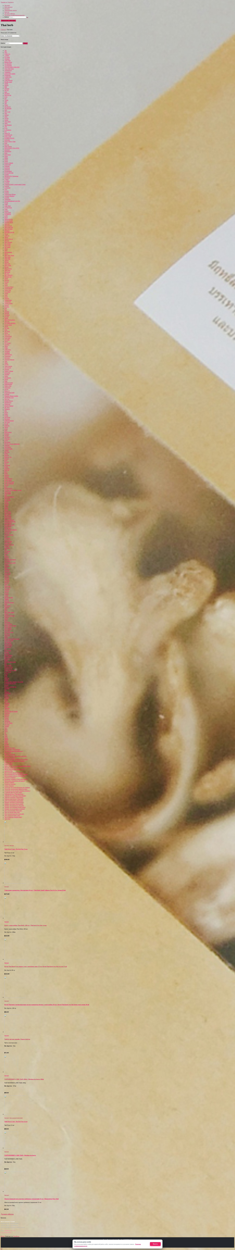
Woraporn (7, 721)
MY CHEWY (8, 275)
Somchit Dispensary (10, 559)
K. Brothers (7, 130)
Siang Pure (7, 528)
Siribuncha (7, 531)
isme (5, 92)
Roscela (6, 475)
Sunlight (6, 581)
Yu (5, 733)
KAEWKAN (8, 135)
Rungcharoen (8, 488)
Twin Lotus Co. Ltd (10, 670)
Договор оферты (9, 13)
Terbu (6, 619)
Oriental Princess (9, 359)
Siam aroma (7, 518)
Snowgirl (7, 548)
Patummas (7, 387)
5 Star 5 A (7, 54)
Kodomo (7, 166)
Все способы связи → (7, 1232)
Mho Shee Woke (9, 255)
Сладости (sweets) (10, 784)
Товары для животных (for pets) (14, 805)
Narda (6, 293)
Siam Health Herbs (9, 521)
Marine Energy (8, 239)
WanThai (7, 713)
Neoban (6, 311)
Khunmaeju (7, 151)
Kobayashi (7, 164)
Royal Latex (8, 480)
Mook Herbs (8, 268)
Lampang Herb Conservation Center (15, 184)
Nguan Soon (8, 325)
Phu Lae (6, 399)
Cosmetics (7, 72)
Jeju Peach (7, 107)
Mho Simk (7, 257)
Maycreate (7, 245)
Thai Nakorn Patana (10, 625)
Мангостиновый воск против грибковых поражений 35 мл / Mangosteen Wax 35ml (31, 1199)
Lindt (6, 204)
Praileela (6, 425)
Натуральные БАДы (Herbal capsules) (16, 774)
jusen (5, 123)
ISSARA (7, 93)
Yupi (5, 734)
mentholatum (8, 252)
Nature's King (8, 303)
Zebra (6, 738)
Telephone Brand (9, 615)
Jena (5, 113)
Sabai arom (7, 492)
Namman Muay (8, 287)
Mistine (6, 260)
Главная (3, 29)
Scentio (6, 503)
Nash (5, 295)
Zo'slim (6, 744)
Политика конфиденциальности (14, 15)
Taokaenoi (7, 606)
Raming (6, 455)
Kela (5, 143)
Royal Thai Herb (9, 482)
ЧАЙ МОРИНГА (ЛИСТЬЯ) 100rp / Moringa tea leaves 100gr (24, 1079)
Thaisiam (7, 635)
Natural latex (8, 300)
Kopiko (6, 174)
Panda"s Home (8, 371)
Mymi (6, 278)
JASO (6, 105)
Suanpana (7, 574)
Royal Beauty (8, 478)
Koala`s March (8, 163)
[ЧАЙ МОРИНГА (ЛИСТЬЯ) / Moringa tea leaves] (11, 1148)
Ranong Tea (7, 457)
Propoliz (6, 439)
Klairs (6, 159)
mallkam (6, 235)
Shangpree (7, 515)
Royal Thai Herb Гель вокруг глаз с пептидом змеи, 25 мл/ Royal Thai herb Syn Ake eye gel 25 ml (35, 966)
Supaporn (7, 586)
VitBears (6, 708)
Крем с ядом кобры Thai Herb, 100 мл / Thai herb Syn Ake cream (25, 925)
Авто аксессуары (9, 748)
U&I (5, 675)
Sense (6, 506)
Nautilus (6, 306)
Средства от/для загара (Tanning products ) (17, 791)
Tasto (6, 610)
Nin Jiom (7, 331)
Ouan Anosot (8, 366)
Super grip (7, 587)
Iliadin (6, 83)
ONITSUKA (8, 354)
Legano (6, 192)
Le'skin (6, 191)
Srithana (6, 566)
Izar (5, 98)
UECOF (6, 678)
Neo (5, 310)
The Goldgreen (8, 640)
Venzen (6, 691)
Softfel (6, 553)
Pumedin (7, 445)
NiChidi (6, 328)
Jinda (5, 116)
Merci (6, 254)
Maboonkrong (8, 219)
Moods (6, 267)
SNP (5, 549)
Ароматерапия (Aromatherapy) (13, 751)
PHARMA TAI (8, 397)
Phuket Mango (8, 401)
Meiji (5, 250)
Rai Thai (6, 452)
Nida (5, 330)
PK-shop (7, 407)
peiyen (6, 389)
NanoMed (7, 292)
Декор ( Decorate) (9, 754)
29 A (5, 52)
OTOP (6, 364)
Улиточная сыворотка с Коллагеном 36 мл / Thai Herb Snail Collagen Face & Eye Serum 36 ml (35, 890)
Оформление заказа (10, 10)
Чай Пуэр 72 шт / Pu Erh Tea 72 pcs (16, 849)
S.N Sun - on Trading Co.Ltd (12, 490)
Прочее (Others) (9, 782)
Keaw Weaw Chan (9, 141)
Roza (5, 487)
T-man (6, 596)
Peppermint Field (9, 392)
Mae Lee (7, 224)
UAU (6, 677)
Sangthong (7, 500)
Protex (6, 440)
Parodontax (7, 378)
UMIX (6, 680)
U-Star (6, 673)
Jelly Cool (7, 112)
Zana (5, 736)
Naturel (6, 305)
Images (6, 85)
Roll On (6, 470)
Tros (5, 663)
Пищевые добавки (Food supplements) (16, 779)
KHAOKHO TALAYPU (11, 148)
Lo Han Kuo (8, 207)
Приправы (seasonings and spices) (14, 781)
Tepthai (6, 617)
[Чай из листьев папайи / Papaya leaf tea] (13, 1032)
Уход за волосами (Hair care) (13, 810)
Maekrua (7, 230)
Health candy (8, 82)
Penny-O (7, 391)
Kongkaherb (8, 171)
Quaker (6, 450)
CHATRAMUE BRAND (11, 67)
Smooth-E (7, 538)
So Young (7, 551)
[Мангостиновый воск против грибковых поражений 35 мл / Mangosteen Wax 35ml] (15, 1191)
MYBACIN (7, 277)
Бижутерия (7, 753)
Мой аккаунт (8, 7)
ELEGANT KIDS (9, 74)
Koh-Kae (7, 168)
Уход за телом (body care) (12, 815)
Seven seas (7, 511)
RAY (6, 460)
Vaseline (6, 688)
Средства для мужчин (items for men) (15, 789)
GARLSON (8, 77)
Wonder (6, 720)
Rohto (6, 467)
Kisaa (6, 156)
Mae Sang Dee (8, 227)
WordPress (16, 1236)
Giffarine (7, 78)
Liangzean (7, 199)
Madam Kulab (8, 221)
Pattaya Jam (7, 386)
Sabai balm (7, 493)
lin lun (6, 202)
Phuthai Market (8, 406)
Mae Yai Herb (8, 229)
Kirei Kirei (7, 154)
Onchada (7, 351)
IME (5, 87)
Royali (6, 485)
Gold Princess (8, 80)
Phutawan (7, 404)
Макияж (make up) (10, 767)
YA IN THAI (8, 723)
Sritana (6, 564)
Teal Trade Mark (9, 612)
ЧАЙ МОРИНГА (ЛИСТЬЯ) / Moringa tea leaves (20, 1155)
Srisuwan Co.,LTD (10, 563)
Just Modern (8, 125)
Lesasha (6, 197)
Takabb (6, 599)
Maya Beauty (8, 242)
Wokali (6, 718)
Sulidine (6, 577)
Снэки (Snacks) (9, 786)
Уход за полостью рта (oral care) (14, 814)
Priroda (6, 435)
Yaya (5, 728)
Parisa (6, 376)
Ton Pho (6, 653)
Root (5, 472)
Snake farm (7, 543)
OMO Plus (7, 349)
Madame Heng (8, 222)
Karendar (7, 140)
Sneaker (6, 546)
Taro (5, 609)
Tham (6, 637)
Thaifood (7, 634)
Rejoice (6, 462)
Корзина (7, 8)
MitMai (6, 262)
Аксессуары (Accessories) (12, 749)
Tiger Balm (7, 650)
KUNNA (7, 178)
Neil (5, 308)
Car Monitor (8, 64)
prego (6, 429)
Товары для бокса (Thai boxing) (14, 802)
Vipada (6, 698)
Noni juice (7, 338)
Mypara (6, 280)
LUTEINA (7, 214)
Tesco (6, 620)
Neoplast (7, 315)
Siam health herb (9, 520)
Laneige (6, 186)
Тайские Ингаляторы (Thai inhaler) (15, 795)
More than (7, 270)
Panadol (6, 369)
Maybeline (7, 244)
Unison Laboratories (10, 686)
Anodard (7, 59)
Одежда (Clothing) (10, 777)
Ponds (6, 416)
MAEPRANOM (9, 232)
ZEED (6, 739)
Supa (5, 584)
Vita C (6, 701)
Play (5, 411)
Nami (6, 285)
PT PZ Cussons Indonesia (11, 444)
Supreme (7, 589)
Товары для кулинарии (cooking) (14, 809)
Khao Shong (8, 146)
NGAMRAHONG (10, 323)
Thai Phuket (7, 629)
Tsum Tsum (7, 665)
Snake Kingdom (9, 544)
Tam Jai (6, 601)
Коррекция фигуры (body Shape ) (14, 761)
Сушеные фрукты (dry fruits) (13, 792)
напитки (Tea (8, 771)
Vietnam (6, 696)
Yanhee (6, 726)
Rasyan (6, 458)
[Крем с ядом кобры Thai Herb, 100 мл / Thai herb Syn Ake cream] (15, 918)
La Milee (7, 181)
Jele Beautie (7, 108)
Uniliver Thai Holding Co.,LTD (13, 682)
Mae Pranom (8, 226)
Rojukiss (6, 468)
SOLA (6, 556)
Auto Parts (7, 60)
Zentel (6, 743)
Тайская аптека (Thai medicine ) (14, 794)
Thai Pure (7, 630)
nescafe (6, 316)
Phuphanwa (7, 402)
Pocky (6, 412)
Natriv (6, 297)
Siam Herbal (8, 523)
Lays (5, 189)
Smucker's (7, 539)
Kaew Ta (7, 133)
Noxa (6, 341)
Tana (5, 604)
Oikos (6, 346)
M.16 (6, 217)
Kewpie (6, 145)
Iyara (5, 97)
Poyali (6, 424)
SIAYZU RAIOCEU (10, 530)
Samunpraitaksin (9, 496)
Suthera (6, 591)
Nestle (6, 318)
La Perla (6, 183)
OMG (6, 348)
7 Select (6, 55)
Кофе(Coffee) (8, 764)
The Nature (7, 642)
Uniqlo (6, 685)
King (5, 153)
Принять (155, 1244)
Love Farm (7, 212)
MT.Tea (6, 273)
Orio (5, 361)
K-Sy (6, 128)
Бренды (6, 12)
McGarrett (7, 247)
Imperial (6, 88)
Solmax (6, 558)
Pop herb (7, 419)
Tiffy (5, 648)
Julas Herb (7, 121)
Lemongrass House (10, 194)
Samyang (7, 498)
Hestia (2, 1236)
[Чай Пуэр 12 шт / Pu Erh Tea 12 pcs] (15, 1114)
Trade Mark (7, 657)
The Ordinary (8, 644)
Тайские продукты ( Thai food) (14, 799)
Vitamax (6, 705)
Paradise (6, 374)
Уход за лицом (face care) (12, 812)
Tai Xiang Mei (8, 597)
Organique (7, 356)
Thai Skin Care (8, 632)
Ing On (6, 90)
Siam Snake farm (9, 525)
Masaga (6, 240)
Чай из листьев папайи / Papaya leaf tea (17, 1039)
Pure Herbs (7, 447)
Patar (5, 381)
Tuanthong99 (8, 668)
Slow (5, 536)
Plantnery (7, 409)
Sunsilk (6, 582)
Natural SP (7, 302)
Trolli (6, 660)
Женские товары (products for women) (16, 759)
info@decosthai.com (9, 1230)
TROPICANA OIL (10, 662)
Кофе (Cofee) (8, 762)
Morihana (7, 272)
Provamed (7, 442)
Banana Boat (8, 62)
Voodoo (6, 710)
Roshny (6, 477)
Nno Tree (7, 335)
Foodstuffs (7, 75)
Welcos (6, 716)
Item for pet (7, 95)
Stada (6, 568)
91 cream (7, 57)
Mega (6, 249)
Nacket (6, 282)
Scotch (6, 505)
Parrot (6, 379)
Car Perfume (8, 65)
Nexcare (6, 321)
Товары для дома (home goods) (13, 804)
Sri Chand (7, 561)
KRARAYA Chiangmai (11, 176)
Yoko (6, 729)
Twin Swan (7, 672)
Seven (6, 510)
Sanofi (6, 501)
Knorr (6, 161)
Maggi (6, 234)
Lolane (6, 211)
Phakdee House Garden (11, 396)
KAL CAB (7, 136)
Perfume (6, 394)
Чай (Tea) (7, 819)
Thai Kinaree (8, 624)
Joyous (6, 118)
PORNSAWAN (9, 420)
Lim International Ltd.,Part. (12, 201)
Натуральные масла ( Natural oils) (14, 776)
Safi (5, 495)
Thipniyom (7, 647)
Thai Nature (7, 627)
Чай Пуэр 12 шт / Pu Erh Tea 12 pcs (16, 1121)
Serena (6, 508)
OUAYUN (7, 368)
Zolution (6, 746)
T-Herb (6, 594)
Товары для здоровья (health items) (15, 807)
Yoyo (6, 731)
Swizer (6, 592)
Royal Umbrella (9, 483)
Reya (5, 463)
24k (5, 50)
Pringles (6, 434)
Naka (6, 283)
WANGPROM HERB (11, 711)
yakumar (6, 724)
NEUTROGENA (9, 320)
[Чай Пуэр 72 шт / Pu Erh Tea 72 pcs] (15, 842)
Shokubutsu (7, 516)
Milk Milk (7, 259)
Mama (6, 237)
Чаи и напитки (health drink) (13, 817)
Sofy (5, 554)
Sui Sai (6, 576)
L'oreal (6, 179)
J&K (5, 102)
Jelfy (5, 110)
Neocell (6, 313)
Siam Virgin (7, 526)
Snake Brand (8, 541)
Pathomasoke (8, 384)
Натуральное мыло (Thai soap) (13, 772)
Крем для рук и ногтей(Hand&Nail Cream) (17, 766)
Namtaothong (8, 288)
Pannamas (7, 373)
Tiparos (6, 652)
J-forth (6, 100)
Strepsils (6, 571)
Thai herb (7, 622)
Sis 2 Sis (6, 533)
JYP (5, 126)
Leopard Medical (9, 196)
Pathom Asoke (8, 382)
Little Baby (7, 206)
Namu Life (7, 290)
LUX (6, 216)
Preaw (6, 427)
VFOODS (7, 693)
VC (5, 690)
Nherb (6, 326)
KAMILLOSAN (9, 138)
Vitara (6, 706)
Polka (6, 414)
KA (5, 131)
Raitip (6, 454)
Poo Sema (7, 417)
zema (5, 741)
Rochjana (7, 465)
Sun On (6, 579)
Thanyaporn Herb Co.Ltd (11, 639)
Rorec (6, 473)
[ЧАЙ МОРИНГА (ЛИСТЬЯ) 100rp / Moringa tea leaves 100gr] (11, 1072)
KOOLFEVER (8, 173)
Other (6, 363)
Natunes (6, 298)
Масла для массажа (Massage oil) (14, 769)
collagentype (8, 70)
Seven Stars (7, 513)
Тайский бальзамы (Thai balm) (13, 800)
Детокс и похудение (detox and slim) (15, 756)
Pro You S (7, 437)
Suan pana (7, 572)
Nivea (6, 333)
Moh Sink (7, 264)
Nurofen (6, 344)
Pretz (5, 430)
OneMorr (7, 353)
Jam (5, 103)
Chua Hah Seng (9, 69)
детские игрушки (9, 757)
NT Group (7, 343)
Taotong (6, 607)
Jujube (6, 120)
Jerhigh (6, 115)
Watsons (6, 715)
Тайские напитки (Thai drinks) (13, 797)
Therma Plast (8, 645)
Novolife (7, 340)
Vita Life (7, 703)
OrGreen (7, 358)
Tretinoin (7, 658)
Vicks (6, 695)
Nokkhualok (8, 336)
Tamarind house (9, 602)
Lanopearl (7, 188)
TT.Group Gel (8, 667)
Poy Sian (7, 422)
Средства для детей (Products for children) (17, 787)
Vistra (6, 700)
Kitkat (6, 158)
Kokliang (7, 169)
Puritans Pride (8, 449)
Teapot (6, 614)
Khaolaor (7, 150)
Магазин (7, 5)
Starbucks (7, 569)
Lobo (6, 209)
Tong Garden (8, 655)
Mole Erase (7, 265)
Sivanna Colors (8, 534)
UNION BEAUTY (10, 683)
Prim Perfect (8, 432)
